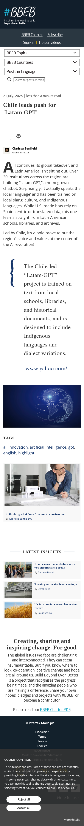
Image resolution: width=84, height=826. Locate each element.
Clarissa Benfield (24, 148)
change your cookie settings (53, 783)
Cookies (42, 746)
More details (72, 819)
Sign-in (28, 42)
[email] (18, 137)
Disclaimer (42, 732)
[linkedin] (39, 137)
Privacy (42, 741)
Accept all (23, 807)
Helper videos (50, 42)
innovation (18, 447)
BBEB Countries (20, 62)
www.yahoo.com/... (48, 368)
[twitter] (29, 137)
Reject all (24, 799)
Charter (32, 34)
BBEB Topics (17, 52)
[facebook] (49, 137)
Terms (42, 736)
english (9, 452)
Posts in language (21, 71)
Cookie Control (17, 760)
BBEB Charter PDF (55, 709)
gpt (71, 447)
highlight (26, 452)
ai (4, 447)
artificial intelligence (48, 447)
